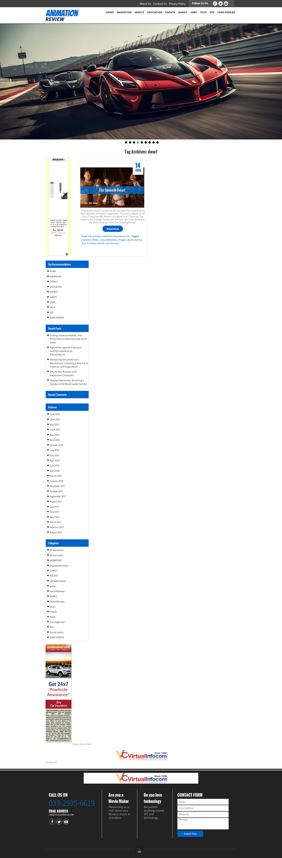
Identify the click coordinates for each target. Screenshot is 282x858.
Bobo (95, 239)
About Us (145, 4)
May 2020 (54, 434)
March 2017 (55, 522)
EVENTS (54, 291)
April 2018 (55, 470)
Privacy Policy (177, 4)
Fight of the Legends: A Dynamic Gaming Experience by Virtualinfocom (66, 351)
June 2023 (55, 419)
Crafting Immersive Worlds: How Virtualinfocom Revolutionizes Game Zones (68, 339)
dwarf (130, 239)
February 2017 (57, 527)
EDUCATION (56, 286)
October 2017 (56, 491)
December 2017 (57, 486)
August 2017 (56, 501)
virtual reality (56, 632)
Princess (91, 243)
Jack (83, 243)
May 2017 (54, 511)
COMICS (54, 281)
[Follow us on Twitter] (220, 3)
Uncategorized (57, 622)
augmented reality (59, 565)
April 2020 (55, 439)
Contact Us (160, 4)
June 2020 (55, 429)
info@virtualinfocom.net (61, 814)
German (138, 239)
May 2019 (54, 455)
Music (53, 606)
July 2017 (54, 506)
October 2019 (56, 445)
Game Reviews (57, 591)
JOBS (52, 302)
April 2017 (55, 517)
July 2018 (54, 465)
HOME (53, 271)
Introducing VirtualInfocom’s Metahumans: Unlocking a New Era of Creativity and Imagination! (69, 363)
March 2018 (55, 475)
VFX (128, 236)
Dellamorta (111, 239)
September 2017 (58, 496)
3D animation (96, 236)
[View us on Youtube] (226, 3)
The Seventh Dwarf (112, 190)
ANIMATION (107, 236)
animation (86, 239)
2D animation (56, 550)
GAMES (53, 297)
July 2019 (54, 450)
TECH (52, 307)
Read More (113, 228)
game (52, 586)
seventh (100, 243)
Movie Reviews (119, 236)
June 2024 (55, 414)
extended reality (58, 581)
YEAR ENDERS (57, 317)
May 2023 (54, 424)
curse (102, 239)
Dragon (122, 239)
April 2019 (55, 460)
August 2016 (56, 532)
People (53, 611)
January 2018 (56, 481)
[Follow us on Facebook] (215, 3)
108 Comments (112, 243)
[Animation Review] (62, 15)
